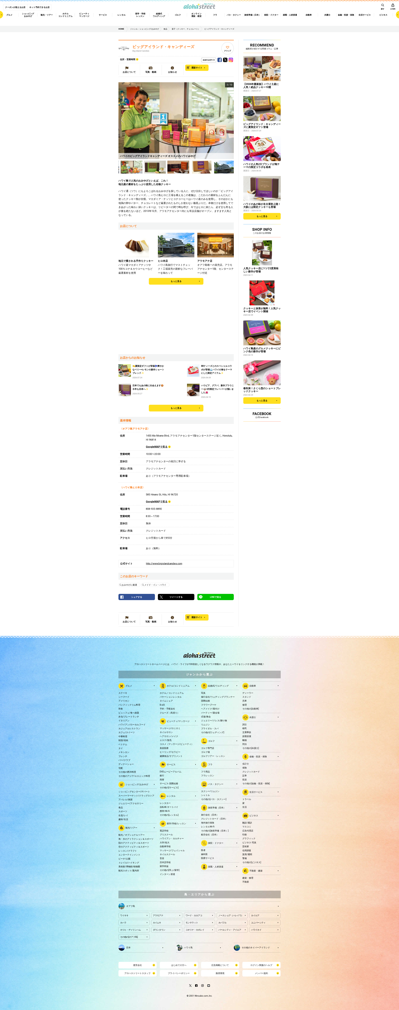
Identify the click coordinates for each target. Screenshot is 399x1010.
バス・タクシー (215, 784)
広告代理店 (247, 830)
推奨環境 (220, 973)
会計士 (245, 763)
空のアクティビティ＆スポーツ (133, 846)
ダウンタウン (159, 930)
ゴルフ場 (205, 752)
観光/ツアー (131, 827)
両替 (162, 779)
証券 (244, 775)
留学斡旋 (164, 866)
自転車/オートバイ (169, 807)
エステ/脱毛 (166, 740)
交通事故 (246, 732)
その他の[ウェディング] (212, 732)
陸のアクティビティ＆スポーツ (133, 843)
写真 (203, 693)
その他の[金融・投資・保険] (256, 783)
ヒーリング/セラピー (170, 752)
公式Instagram (231, 59)
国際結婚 (205, 701)
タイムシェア (166, 701)
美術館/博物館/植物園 (129, 866)
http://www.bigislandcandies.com (164, 563)
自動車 (252, 685)
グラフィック (248, 838)
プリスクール (166, 834)
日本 (128, 947)
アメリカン (123, 701)
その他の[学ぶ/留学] (169, 870)
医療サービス (207, 858)
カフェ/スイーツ (126, 732)
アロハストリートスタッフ (137, 973)
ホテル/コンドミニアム (178, 685)
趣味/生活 (123, 819)
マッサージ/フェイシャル (172, 850)
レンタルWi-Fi (207, 826)
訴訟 (244, 724)
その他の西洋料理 (127, 772)
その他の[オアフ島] (129, 937)
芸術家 (245, 846)
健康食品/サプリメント (171, 756)
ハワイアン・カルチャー (172, 838)
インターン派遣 (167, 874)
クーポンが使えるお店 (15, 7)
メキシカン (123, 752)
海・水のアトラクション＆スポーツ (135, 839)
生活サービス (255, 792)
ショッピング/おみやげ (136, 784)
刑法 (244, 744)
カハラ (123, 922)
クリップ (227, 51)
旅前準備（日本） (217, 807)
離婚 (244, 740)
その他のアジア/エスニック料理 (134, 776)
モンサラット (192, 922)
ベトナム (122, 744)
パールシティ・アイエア (229, 930)
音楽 (162, 858)
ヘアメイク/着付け (210, 708)
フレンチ (122, 756)
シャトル (205, 795)
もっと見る (176, 281)
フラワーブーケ (208, 705)
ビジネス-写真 (249, 842)
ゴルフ (211, 741)
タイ (120, 748)
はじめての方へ (178, 965)
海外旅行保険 (207, 822)
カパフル (222, 922)
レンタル (171, 796)
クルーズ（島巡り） (169, 713)
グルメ (128, 685)
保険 (244, 767)
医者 (203, 850)
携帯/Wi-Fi (165, 811)
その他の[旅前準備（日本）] (214, 830)
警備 (244, 858)
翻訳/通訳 (247, 822)
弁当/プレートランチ (128, 716)
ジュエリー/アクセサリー (130, 803)
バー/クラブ (124, 760)
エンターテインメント (129, 854)
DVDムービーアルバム (170, 771)
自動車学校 (165, 846)
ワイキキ (124, 915)
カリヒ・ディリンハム (130, 930)
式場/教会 (206, 716)
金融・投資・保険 (258, 756)
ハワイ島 (188, 947)
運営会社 (137, 965)
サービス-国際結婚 (169, 783)
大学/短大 (164, 842)
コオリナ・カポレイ (195, 930)
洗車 (244, 701)
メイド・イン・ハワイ (155, 585)
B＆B (162, 705)
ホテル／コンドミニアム (172, 693)
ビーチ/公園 (124, 858)
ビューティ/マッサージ (178, 721)
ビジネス (253, 815)
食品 (120, 807)
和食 (120, 708)
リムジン (205, 724)
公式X (225, 59)
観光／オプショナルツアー (131, 835)
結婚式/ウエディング (218, 685)
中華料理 (122, 736)
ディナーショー (126, 764)
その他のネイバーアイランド (256, 947)
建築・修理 (247, 878)
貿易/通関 (247, 854)
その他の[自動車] (250, 708)
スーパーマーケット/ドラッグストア (136, 795)
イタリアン (123, 720)
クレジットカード (251, 771)
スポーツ (122, 811)
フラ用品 (205, 771)
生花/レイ (123, 815)
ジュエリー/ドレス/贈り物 (214, 720)
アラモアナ (158, 915)
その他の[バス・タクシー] (213, 799)
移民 (244, 728)
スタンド (246, 697)
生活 (244, 807)
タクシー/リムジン (210, 791)
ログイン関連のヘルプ (261, 965)
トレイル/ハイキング (128, 862)
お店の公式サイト (214, 59)
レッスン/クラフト (127, 851)
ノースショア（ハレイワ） (230, 915)
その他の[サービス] (169, 787)
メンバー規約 (261, 973)
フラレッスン (207, 775)
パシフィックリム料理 (129, 705)
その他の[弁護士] (250, 748)
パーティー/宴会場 (210, 713)
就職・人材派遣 (215, 866)
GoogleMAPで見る (157, 446)
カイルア (255, 915)
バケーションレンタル (171, 697)
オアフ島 (130, 906)
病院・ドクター (215, 843)
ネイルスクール (167, 854)
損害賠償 (246, 736)
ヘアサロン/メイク (169, 736)
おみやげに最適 (129, 585)
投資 (244, 779)
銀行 (162, 775)
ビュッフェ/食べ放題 (128, 713)
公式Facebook (219, 59)
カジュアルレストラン (129, 728)
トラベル (246, 799)
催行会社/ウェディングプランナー (218, 697)
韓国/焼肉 (123, 740)
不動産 (245, 882)
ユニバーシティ (258, 922)
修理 (244, 705)
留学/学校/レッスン (176, 823)
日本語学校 (165, 862)
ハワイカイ (256, 930)
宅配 (120, 768)
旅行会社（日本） (210, 815)
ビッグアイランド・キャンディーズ (163, 47)
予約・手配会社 (167, 708)
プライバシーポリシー (179, 973)
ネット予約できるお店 (39, 7)
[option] (176, 120)
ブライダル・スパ (210, 728)
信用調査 (246, 850)
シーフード (123, 697)
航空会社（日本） (210, 834)
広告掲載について (220, 965)
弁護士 (252, 717)
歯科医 (204, 854)
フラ (210, 764)
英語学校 (164, 830)
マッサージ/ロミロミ (170, 728)
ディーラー (247, 693)
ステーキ (122, 693)
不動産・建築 (255, 870)
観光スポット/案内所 (128, 870)
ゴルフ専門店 (207, 748)
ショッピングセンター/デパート (134, 791)
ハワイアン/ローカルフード (132, 724)
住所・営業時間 (127, 59)
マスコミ (246, 826)
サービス (171, 764)
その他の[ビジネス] (251, 862)
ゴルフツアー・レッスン (213, 756)
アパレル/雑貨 (125, 799)
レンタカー (165, 803)
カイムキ (157, 922)
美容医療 (164, 748)
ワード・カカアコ (194, 915)
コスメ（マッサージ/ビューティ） (176, 744)
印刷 (244, 834)
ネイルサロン (166, 732)
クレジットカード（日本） (214, 818)
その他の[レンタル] (169, 815)
